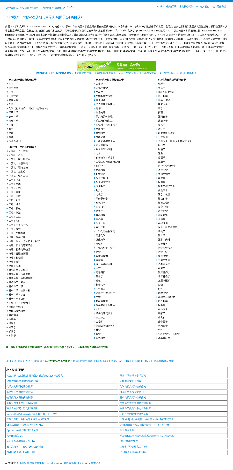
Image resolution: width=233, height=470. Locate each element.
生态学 (99, 92)
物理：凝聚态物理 (18, 253)
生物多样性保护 (104, 96)
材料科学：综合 (17, 294)
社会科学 (13, 120)
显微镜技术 (102, 256)
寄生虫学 (163, 170)
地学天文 (13, 88)
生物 (11, 125)
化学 (11, 104)
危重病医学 (164, 280)
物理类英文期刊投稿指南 (19, 397)
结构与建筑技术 (104, 313)
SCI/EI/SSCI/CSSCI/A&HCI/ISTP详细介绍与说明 (31, 414)
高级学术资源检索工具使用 (134, 446)
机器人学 (100, 284)
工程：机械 (15, 208)
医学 (11, 137)
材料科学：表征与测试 (21, 278)
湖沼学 (12, 327)
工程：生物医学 (17, 233)
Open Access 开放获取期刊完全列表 (24, 425)
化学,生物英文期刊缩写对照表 (22, 381)
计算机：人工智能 (18, 151)
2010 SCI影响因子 (15, 361)
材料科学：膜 (16, 286)
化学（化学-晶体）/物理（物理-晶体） (29, 108)
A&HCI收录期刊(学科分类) (133, 361)
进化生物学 (102, 88)
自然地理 (13, 315)
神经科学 (163, 96)
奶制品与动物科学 (105, 325)
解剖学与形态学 (166, 186)
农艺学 (161, 125)
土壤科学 (100, 129)
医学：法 (163, 252)
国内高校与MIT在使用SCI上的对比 (24, 446)
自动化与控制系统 (105, 231)
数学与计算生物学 (105, 305)
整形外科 (163, 243)
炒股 (66, 463)
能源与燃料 (102, 145)
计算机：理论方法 (18, 167)
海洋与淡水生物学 (105, 104)
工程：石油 (15, 188)
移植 (98, 280)
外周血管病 (164, 260)
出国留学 (24, 463)
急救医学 (163, 325)
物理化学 (100, 166)
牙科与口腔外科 (166, 92)
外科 (160, 289)
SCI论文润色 (202, 6)
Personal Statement (54, 463)
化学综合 (100, 174)
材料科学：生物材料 (19, 290)
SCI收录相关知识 (109, 361)
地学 (11, 84)
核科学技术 (102, 301)
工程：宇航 (15, 196)
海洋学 (12, 323)
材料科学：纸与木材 (19, 274)
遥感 (98, 108)
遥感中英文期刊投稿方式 (19, 392)
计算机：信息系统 (18, 163)
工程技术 (13, 96)
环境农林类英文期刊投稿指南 (22, 408)
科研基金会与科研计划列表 (20, 441)
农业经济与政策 (166, 133)
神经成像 (163, 309)
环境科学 (13, 112)
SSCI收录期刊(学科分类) (161, 361)
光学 (98, 252)
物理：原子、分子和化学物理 (24, 241)
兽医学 (161, 157)
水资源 (12, 335)
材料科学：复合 (17, 282)
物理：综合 (15, 262)
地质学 (12, 319)
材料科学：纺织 (17, 298)
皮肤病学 (163, 120)
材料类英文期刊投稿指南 (133, 397)
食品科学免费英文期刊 (132, 392)
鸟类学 (161, 231)
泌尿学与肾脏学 (166, 297)
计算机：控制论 (17, 171)
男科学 (161, 330)
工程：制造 (15, 212)
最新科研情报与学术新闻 (133, 375)
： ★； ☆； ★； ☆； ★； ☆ (116, 73)
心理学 (99, 309)
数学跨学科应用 (104, 149)
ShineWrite (84, 463)
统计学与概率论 (104, 264)
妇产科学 (163, 301)
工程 (11, 92)
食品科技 (100, 215)
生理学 (161, 84)
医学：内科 (164, 239)
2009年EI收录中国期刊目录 (85, 361)
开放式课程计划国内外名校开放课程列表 (27, 419)
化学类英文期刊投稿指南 (133, 386)
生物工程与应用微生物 (108, 161)
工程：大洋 (15, 229)
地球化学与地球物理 (19, 303)
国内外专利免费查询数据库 (134, 414)
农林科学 (13, 116)
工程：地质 (15, 180)
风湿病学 (163, 293)
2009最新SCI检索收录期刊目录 (22, 7)
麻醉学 (161, 313)
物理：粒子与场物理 (19, 249)
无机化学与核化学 (105, 141)
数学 (11, 129)
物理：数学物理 (17, 237)
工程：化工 (15, 200)
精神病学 (163, 256)
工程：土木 (15, 184)
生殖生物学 (164, 174)
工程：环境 (15, 192)
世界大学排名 (37, 463)
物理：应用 (15, 266)
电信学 (99, 243)
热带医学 (163, 321)
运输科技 (100, 272)
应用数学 (100, 186)
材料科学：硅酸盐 (18, 270)
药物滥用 (163, 223)
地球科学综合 (16, 307)
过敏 (160, 284)
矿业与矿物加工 (104, 120)
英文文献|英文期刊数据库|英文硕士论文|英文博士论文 (34, 375)
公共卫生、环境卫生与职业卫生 (175, 141)
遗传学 (161, 129)
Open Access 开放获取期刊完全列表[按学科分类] (145, 425)
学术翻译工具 (127, 430)
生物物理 (100, 112)
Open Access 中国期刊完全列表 (22, 430)
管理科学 (13, 100)
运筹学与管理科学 (105, 293)
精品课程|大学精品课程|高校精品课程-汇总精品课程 (147, 435)
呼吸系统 (163, 215)
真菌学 (161, 219)
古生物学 (100, 84)
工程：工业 (15, 216)
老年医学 (163, 211)
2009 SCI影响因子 (35, 361)
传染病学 (163, 190)
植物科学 (100, 133)
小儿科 (161, 317)
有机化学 (100, 202)
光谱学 (99, 211)
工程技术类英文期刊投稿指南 (22, 403)
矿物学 (12, 331)
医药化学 (163, 116)
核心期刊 (74, 463)
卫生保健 (163, 137)
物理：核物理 (16, 257)
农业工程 (100, 227)
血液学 (161, 268)
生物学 (99, 321)
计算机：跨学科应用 (19, 159)
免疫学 (161, 161)
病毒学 (161, 305)
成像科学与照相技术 (106, 125)
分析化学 (100, 137)
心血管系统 (164, 264)
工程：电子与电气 (18, 225)
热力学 (99, 190)
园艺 (98, 268)
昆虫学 (161, 178)
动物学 (161, 145)
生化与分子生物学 (105, 248)
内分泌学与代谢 (166, 166)
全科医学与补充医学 (169, 334)
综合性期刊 (15, 141)
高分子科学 (102, 198)
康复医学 (163, 104)
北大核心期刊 (186, 6)
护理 (160, 112)
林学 (98, 330)
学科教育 (100, 289)
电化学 (99, 194)
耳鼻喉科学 (164, 338)
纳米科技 (100, 170)
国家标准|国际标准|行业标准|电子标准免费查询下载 (147, 419)
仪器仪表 (100, 207)
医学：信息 (164, 100)
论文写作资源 (219, 6)
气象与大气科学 (17, 311)
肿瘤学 (161, 149)
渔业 (160, 153)
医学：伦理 (164, 194)
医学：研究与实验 (167, 227)
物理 (11, 133)
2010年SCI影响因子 (166, 6)
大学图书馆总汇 (14, 435)
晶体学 (99, 276)
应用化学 (100, 235)
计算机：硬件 (16, 155)
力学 (98, 153)
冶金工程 (100, 223)
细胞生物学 (164, 202)
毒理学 (99, 260)
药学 (160, 108)
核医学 (161, 88)
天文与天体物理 (104, 116)
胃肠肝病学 (164, 272)
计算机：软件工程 (18, 175)
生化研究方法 (103, 182)
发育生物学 (164, 207)
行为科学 (100, 338)
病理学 (161, 182)
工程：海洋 (15, 221)
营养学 (99, 219)
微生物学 (100, 239)
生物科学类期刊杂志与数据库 (135, 408)
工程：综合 (15, 204)
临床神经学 (164, 276)
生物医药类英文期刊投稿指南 (135, 403)
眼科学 (161, 235)
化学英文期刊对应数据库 (19, 386)
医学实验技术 (165, 248)
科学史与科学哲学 (105, 157)
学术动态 (95, 463)
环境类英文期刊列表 (130, 381)
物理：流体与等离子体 (21, 245)
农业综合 (100, 317)
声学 (98, 297)
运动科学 (163, 198)
